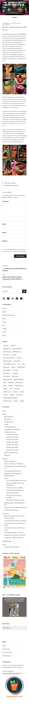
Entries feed (5, 649)
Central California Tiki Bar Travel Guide (15, 520)
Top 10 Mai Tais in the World (12, 429)
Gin (19, 364)
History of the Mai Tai (10, 461)
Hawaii (13, 367)
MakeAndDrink (7, 379)
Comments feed (7, 652)
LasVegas (15, 373)
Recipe (4, 322)
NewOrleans (19, 382)
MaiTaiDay (15, 376)
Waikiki (16, 401)
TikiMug (12, 395)
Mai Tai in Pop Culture (8, 315)
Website (4, 241)
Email (4, 232)
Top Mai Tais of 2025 (12, 450)
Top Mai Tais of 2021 (12, 439)
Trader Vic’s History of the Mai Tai (13, 464)
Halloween (6, 367)
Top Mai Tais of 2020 (12, 437)
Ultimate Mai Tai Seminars (11, 547)
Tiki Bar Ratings (6, 541)
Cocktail (13, 355)
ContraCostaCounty (12, 185)
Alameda (5, 345)
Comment (5, 201)
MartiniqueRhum (19, 379)
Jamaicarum (6, 373)
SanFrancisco (7, 392)
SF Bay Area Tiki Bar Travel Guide (13, 537)
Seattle (22, 392)
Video (4, 335)
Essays (6, 478)
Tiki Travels (5, 513)
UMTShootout (7, 401)
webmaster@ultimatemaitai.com (11, 673)
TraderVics (19, 395)
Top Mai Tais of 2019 (12, 434)
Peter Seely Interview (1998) (14, 488)
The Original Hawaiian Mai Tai (12, 471)
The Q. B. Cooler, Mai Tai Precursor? (16, 480)
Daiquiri (19, 358)
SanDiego (16, 388)
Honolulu (15, 370)
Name (4, 224)
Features (4, 459)
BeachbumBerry (17, 348)
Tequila (5, 395)
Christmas (6, 355)
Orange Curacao (9, 422)
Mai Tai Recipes (8, 416)
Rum (3, 325)
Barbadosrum (7, 348)
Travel (4, 332)
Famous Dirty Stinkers (12, 493)
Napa (4, 382)
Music (4, 318)
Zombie (22, 401)
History (4, 308)
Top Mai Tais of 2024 (12, 447)
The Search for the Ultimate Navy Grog (15, 507)
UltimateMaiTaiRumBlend (10, 398)
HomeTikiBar (7, 370)
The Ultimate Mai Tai (10, 427)
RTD (10, 388)
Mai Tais (4, 414)
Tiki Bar (13, 183)
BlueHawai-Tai (17, 351)
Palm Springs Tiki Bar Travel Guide (14, 532)
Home (4, 411)
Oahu (4, 385)
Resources (7, 455)
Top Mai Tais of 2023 (12, 445)
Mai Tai (7, 183)
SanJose (15, 392)
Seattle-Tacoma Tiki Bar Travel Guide (14, 535)
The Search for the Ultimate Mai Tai (13, 5)
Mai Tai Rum (7, 419)
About (4, 544)
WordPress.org (6, 656)
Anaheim (13, 345)
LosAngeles (6, 376)
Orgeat (5, 388)
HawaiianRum (21, 367)
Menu (15, 17)
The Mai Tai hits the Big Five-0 (14, 490)
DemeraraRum (7, 361)
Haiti (23, 364)
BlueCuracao (7, 351)
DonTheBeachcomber (9, 364)
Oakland (10, 385)
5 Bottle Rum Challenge (11, 510)
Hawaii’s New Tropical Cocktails (15, 500)
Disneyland (17, 361)
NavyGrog (11, 382)
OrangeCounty (19, 385)
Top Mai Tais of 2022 (12, 442)
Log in (4, 645)
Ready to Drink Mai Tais (10, 452)
